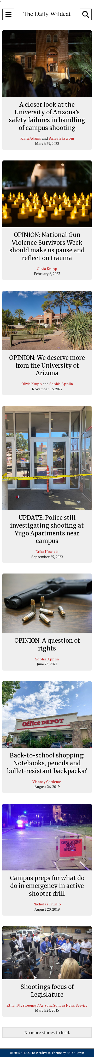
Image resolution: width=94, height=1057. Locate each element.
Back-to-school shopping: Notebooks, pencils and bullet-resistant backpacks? (47, 763)
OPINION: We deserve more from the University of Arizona (47, 365)
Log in (80, 1053)
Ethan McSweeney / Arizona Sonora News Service (47, 1005)
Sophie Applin (61, 383)
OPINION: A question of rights (47, 644)
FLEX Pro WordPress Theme (42, 1053)
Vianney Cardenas (47, 781)
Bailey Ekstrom (61, 138)
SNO (70, 1053)
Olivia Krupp (47, 268)
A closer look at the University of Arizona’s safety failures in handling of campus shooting (47, 116)
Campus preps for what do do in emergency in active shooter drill (47, 885)
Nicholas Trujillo (47, 903)
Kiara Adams (30, 138)
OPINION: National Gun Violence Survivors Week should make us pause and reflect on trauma (47, 246)
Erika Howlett (47, 551)
